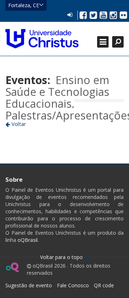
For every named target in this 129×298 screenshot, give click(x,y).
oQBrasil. (27, 239)
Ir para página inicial (41, 38)
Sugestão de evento (28, 285)
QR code (104, 285)
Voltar (18, 123)
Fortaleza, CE (23, 5)
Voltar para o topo (62, 257)
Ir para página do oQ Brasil (12, 267)
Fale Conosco (73, 285)
